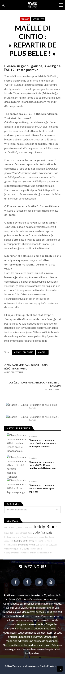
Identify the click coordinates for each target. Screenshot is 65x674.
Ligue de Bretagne (12, 533)
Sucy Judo (53, 545)
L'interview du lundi (12, 537)
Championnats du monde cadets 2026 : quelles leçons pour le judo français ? (42, 443)
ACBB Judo (9, 541)
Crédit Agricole (10, 545)
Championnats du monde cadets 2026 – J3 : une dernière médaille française (42, 465)
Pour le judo (9, 527)
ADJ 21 (43, 352)
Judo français (42, 532)
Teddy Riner (45, 526)
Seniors (25, 19)
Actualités (38, 19)
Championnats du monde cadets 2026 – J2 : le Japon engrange (41, 488)
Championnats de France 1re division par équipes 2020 (27, 553)
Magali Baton (27, 533)
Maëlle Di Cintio (24, 352)
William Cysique (11, 549)
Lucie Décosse (42, 545)
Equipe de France (24, 540)
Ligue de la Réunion (23, 527)
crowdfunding (36, 549)
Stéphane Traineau (43, 541)
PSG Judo (24, 548)
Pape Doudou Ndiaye (31, 537)
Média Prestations (50, 666)
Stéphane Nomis (26, 544)
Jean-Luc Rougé (47, 537)
